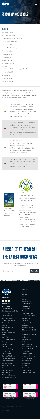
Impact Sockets (27, 358)
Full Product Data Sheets (9, 45)
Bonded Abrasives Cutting (8, 324)
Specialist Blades (7, 318)
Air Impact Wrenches (29, 356)
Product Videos (6, 57)
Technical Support (7, 78)
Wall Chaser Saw (27, 313)
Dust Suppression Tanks (10, 311)
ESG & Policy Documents (9, 41)
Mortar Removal (7, 315)
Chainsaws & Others (28, 315)
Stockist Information (8, 63)
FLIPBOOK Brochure (8, 375)
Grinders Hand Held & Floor (29, 331)
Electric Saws (26, 308)
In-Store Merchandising (9, 48)
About (24, 292)
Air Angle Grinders (28, 327)
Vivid (7, 410)
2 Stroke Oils (6, 313)
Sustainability (6, 75)
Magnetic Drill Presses (29, 323)
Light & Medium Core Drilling (9, 341)
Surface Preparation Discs (8, 367)
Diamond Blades (7, 308)
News (23, 297)
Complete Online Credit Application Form (16, 69)
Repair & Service (7, 60)
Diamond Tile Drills (8, 356)
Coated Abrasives (7, 363)
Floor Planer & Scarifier (29, 346)
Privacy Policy (26, 370)
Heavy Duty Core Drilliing (7, 345)
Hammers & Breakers (29, 334)
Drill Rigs (25, 320)
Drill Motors (26, 318)
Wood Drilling (6, 351)
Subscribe (34, 271)
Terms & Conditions (8, 81)
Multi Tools (5, 337)
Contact (24, 299)
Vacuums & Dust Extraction (27, 350)
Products (25, 289)
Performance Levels (8, 51)
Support (24, 294)
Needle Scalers (27, 339)
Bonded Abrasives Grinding (8, 329)
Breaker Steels (6, 372)
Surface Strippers (27, 344)
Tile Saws (25, 311)
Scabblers (25, 342)
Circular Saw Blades (8, 320)
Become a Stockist (7, 32)
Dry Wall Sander (27, 353)
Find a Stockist (8, 72)
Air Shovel (25, 337)
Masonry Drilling (7, 349)
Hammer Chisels (7, 370)
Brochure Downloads (8, 35)
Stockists (4, 66)
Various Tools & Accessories (27, 362)
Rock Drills (25, 325)
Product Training (7, 54)
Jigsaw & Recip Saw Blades (8, 333)
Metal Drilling (6, 353)
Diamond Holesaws (8, 358)
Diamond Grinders (8, 360)
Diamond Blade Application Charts (12, 38)
